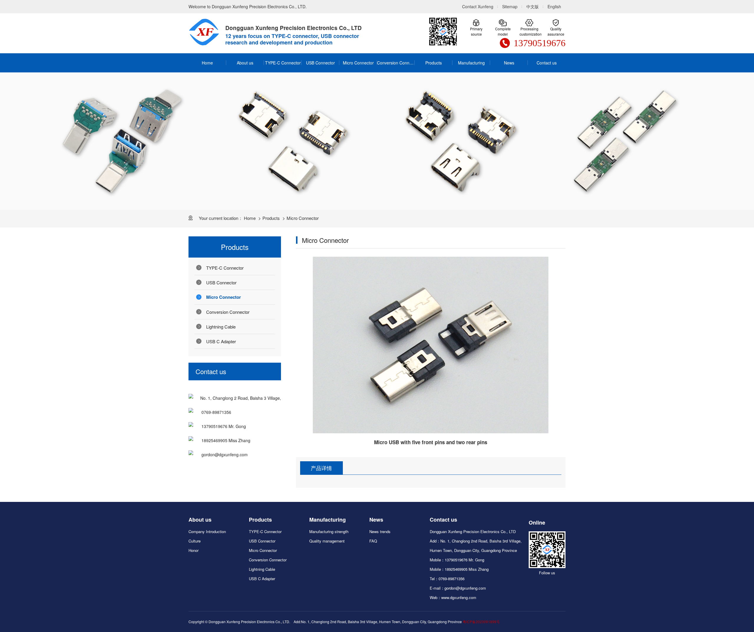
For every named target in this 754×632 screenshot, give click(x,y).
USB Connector (320, 63)
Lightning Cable (221, 327)
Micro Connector (358, 63)
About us (245, 63)
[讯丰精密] (203, 32)
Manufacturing (471, 63)
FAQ (373, 541)
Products (433, 63)
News (509, 63)
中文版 (532, 6)
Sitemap (509, 6)
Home (207, 63)
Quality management (327, 541)
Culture (194, 541)
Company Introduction (207, 531)
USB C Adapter (221, 341)
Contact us (547, 63)
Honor (193, 550)
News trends (380, 531)
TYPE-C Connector (283, 63)
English (554, 6)
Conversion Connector (396, 63)
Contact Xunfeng (477, 6)
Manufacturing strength (328, 531)
